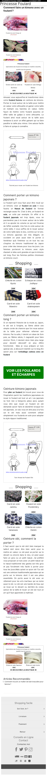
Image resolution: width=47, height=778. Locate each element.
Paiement (23, 724)
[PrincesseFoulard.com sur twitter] (21, 749)
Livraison (22, 716)
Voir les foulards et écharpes (23, 373)
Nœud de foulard (23, 208)
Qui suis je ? (22, 709)
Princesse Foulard (15, 3)
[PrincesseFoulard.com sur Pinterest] (26, 749)
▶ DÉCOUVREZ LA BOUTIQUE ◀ (23, 93)
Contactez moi (23, 744)
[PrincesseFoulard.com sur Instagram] (31, 749)
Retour (22, 732)
